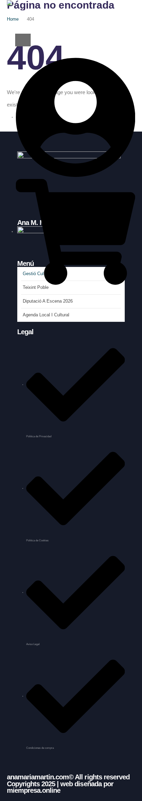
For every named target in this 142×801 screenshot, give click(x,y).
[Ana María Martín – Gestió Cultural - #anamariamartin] (28, 8)
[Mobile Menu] (23, 40)
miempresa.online (33, 790)
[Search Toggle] (14, 20)
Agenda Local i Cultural (46, 314)
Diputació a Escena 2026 (48, 301)
